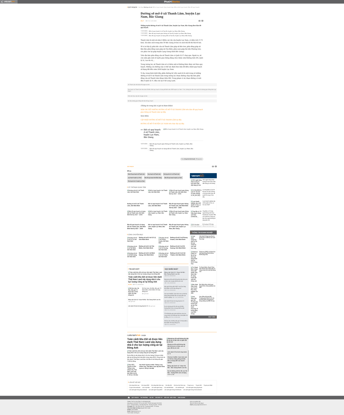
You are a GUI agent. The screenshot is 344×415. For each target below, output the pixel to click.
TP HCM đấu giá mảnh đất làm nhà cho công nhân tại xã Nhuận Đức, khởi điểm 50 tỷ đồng (176, 315)
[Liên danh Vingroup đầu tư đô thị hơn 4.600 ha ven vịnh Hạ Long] (194, 242)
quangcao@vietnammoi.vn (200, 404)
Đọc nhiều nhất (171, 269)
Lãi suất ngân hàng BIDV (155, 389)
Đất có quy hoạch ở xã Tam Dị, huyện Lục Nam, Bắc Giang (167, 31)
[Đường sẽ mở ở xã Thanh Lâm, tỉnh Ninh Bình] (137, 192)
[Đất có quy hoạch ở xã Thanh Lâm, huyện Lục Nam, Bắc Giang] (183, 133)
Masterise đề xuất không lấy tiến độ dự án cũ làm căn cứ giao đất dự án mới (176, 346)
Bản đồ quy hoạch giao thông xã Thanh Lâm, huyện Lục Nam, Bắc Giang (171, 144)
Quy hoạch (132, 7)
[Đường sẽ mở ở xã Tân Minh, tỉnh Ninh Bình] (132, 248)
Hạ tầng (140, 7)
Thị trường (144, 397)
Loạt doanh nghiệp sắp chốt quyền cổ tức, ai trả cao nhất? (209, 202)
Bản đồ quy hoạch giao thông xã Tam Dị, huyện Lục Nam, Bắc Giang (170, 33)
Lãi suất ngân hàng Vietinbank (172, 389)
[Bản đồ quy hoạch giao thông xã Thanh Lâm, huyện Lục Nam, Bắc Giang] (179, 215)
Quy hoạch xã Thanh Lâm (154, 174)
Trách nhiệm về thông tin (133, 412)
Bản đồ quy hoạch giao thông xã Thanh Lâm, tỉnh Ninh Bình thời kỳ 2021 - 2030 (178, 205)
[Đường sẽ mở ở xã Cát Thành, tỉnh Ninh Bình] (164, 255)
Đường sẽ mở (148, 7)
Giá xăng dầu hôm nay (157, 385)
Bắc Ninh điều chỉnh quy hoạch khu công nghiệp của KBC (207, 286)
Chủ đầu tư (158, 397)
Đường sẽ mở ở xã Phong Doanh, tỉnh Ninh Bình (178, 238)
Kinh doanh (181, 397)
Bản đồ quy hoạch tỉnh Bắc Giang (153, 178)
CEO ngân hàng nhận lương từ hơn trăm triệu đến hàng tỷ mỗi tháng (209, 181)
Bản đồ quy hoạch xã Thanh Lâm (136, 174)
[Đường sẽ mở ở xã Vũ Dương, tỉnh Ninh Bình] (164, 248)
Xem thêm (211, 317)
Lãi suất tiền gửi (179, 387)
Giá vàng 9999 (145, 385)
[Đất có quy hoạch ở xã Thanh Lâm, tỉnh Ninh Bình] (158, 192)
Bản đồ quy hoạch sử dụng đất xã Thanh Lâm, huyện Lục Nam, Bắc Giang (171, 149)
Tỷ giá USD (199, 385)
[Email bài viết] (201, 21)
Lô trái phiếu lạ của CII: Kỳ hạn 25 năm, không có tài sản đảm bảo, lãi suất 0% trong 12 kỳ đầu (209, 193)
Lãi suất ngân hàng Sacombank (138, 389)
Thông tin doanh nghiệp (202, 232)
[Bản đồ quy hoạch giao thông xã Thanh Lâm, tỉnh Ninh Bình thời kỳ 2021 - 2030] (179, 194)
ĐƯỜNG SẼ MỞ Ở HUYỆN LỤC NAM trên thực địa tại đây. (162, 123)
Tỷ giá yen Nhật (208, 385)
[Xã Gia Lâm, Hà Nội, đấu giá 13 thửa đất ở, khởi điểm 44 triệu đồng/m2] (133, 291)
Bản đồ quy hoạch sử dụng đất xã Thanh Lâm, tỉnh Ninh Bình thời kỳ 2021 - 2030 (136, 226)
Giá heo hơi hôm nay (179, 385)
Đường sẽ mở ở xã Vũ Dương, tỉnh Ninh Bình (178, 247)
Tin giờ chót (134, 269)
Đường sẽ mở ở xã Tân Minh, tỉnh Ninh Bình (146, 247)
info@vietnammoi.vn (135, 411)
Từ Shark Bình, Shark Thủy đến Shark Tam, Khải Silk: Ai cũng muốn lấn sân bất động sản (207, 269)
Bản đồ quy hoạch (193, 7)
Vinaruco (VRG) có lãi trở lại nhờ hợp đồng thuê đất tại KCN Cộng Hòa (207, 253)
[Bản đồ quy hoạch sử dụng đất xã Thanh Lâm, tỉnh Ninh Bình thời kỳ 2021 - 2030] (137, 215)
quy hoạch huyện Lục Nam (135, 178)
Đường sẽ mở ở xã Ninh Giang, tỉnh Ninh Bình (147, 254)
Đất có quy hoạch (158, 7)
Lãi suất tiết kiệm (168, 387)
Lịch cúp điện (146, 387)
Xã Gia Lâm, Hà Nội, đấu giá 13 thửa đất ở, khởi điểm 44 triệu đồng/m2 (151, 289)
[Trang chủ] (129, 397)
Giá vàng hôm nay (134, 385)
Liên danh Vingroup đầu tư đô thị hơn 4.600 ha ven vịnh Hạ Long (207, 237)
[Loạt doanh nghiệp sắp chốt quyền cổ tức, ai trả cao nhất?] (196, 204)
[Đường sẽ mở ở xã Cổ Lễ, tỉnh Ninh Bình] (132, 240)
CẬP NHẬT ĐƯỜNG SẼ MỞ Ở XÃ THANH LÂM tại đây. (161, 120)
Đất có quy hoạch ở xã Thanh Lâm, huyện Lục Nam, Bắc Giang (152, 133)
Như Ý (142, 21)
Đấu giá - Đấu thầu (170, 397)
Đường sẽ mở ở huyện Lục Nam (136, 181)
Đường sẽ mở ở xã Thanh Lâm (171, 174)
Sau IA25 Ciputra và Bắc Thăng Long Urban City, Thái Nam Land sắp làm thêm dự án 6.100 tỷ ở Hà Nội (152, 366)
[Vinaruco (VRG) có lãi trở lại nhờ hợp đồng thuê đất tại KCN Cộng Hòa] (194, 258)
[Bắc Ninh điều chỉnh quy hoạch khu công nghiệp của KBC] (194, 289)
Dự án (130, 284)
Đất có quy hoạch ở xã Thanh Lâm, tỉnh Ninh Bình (157, 205)
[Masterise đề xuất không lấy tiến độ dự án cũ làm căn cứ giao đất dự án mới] (178, 340)
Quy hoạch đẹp (169, 7)
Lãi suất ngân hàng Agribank (194, 387)
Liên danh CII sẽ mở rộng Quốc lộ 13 (138, 306)
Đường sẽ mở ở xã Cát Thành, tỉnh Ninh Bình (177, 254)
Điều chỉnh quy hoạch (181, 7)
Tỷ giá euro (190, 385)
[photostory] (172, 2)
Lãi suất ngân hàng (157, 387)
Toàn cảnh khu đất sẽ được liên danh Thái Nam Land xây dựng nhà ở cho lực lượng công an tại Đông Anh (145, 279)
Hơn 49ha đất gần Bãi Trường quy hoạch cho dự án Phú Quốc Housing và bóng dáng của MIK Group (206, 299)
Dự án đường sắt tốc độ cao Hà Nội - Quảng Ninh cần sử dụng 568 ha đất (177, 372)
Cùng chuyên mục (135, 235)
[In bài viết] (199, 21)
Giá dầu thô (168, 385)
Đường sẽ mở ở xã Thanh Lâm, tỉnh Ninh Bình (135, 205)
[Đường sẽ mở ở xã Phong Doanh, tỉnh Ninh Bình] (164, 240)
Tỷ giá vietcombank (134, 387)
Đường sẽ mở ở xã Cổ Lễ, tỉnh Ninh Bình (147, 238)
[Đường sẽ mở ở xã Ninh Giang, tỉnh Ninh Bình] (132, 255)
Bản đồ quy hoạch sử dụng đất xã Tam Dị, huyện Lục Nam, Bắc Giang (170, 35)
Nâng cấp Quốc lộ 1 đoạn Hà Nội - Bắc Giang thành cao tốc (144, 299)
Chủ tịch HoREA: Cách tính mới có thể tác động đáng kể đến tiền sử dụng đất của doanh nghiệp (175, 295)
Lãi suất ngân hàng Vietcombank (192, 389)
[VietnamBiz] (198, 175)
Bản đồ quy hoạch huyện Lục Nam (173, 178)
